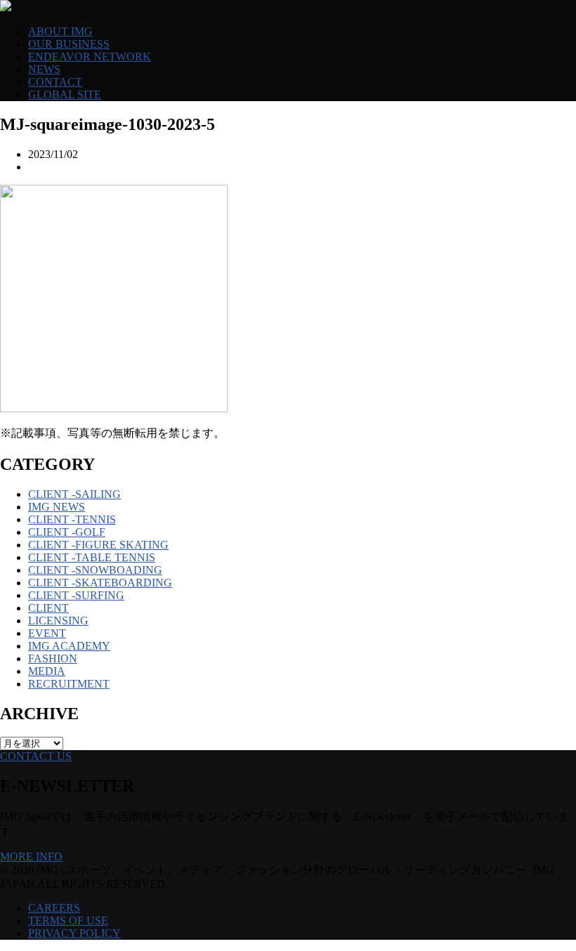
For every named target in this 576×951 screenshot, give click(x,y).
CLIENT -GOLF (66, 532)
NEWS (44, 69)
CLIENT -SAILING (74, 494)
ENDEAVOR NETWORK (89, 57)
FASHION (52, 658)
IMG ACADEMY (69, 646)
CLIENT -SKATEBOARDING (100, 583)
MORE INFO (31, 857)
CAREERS (54, 908)
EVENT (47, 633)
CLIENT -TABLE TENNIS (91, 557)
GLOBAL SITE (64, 94)
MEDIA (46, 671)
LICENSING (58, 621)
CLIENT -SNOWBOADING (95, 570)
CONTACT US (36, 756)
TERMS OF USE (68, 920)
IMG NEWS (56, 507)
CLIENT (48, 608)
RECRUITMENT (69, 684)
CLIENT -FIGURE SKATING (98, 545)
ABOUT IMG (60, 31)
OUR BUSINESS (69, 44)
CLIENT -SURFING (76, 595)
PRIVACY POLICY (74, 933)
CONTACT (55, 82)
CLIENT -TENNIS (72, 519)
